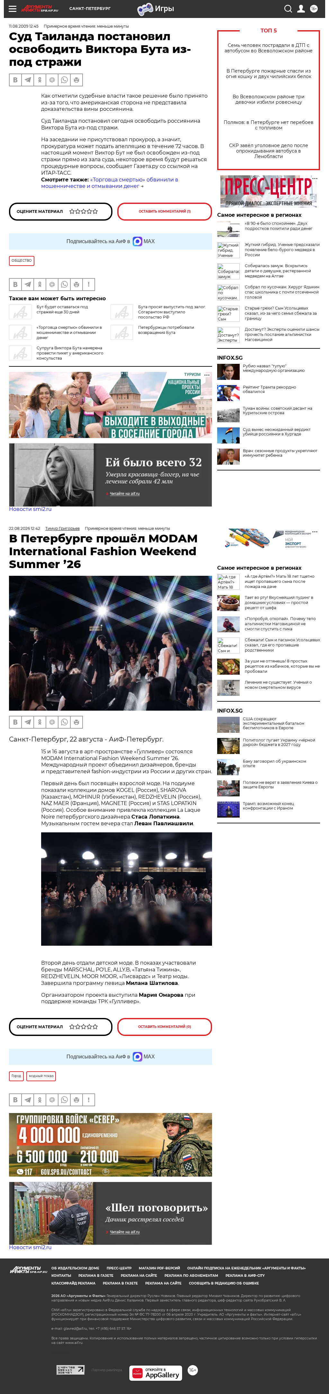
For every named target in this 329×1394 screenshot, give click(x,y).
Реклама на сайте (139, 1276)
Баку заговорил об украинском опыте (274, 763)
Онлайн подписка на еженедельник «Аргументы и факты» (246, 1268)
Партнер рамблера (107, 1370)
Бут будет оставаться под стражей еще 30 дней (62, 309)
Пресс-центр (119, 1268)
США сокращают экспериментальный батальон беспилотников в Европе (273, 723)
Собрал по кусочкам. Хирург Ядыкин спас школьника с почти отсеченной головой (282, 292)
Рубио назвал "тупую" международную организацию (274, 368)
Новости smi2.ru (30, 509)
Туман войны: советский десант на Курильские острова (277, 410)
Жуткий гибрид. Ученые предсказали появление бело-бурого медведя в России (282, 249)
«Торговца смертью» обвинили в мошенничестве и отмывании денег (109, 183)
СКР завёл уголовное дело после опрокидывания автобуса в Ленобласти (268, 151)
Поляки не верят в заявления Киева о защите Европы (280, 784)
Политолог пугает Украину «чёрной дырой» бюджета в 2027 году (279, 742)
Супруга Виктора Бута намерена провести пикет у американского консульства (70, 353)
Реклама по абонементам (191, 1276)
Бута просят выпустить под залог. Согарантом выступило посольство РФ (172, 312)
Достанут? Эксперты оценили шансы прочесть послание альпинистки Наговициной (282, 334)
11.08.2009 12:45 (24, 26)
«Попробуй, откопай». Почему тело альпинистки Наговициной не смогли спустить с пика (280, 623)
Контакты (61, 1276)
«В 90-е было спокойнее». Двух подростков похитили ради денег (279, 226)
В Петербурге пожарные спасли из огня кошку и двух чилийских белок (268, 73)
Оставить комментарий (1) (165, 211)
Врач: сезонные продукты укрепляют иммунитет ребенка (280, 453)
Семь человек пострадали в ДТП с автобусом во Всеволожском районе (269, 48)
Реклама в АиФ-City (245, 1276)
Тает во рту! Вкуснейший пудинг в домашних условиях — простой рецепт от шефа (279, 602)
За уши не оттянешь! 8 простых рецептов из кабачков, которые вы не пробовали (282, 666)
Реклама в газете (95, 1276)
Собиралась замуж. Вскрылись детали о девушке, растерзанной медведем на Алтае (278, 270)
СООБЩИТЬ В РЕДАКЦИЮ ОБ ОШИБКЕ (224, 1283)
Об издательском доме (75, 1268)
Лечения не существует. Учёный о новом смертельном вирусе (278, 685)
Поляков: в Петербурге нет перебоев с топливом (269, 125)
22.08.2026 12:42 (24, 528)
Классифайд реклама (73, 1283)
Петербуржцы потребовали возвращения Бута (166, 330)
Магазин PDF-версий (159, 1268)
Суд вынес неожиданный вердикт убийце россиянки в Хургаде (277, 431)
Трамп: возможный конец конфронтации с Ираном (268, 806)
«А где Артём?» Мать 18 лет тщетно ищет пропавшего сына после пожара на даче (280, 581)
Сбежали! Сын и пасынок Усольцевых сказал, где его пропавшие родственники (282, 645)
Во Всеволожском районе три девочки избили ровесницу (269, 99)
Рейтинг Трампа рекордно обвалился (269, 389)
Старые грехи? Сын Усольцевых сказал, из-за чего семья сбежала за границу (281, 313)
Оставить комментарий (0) (164, 1027)
